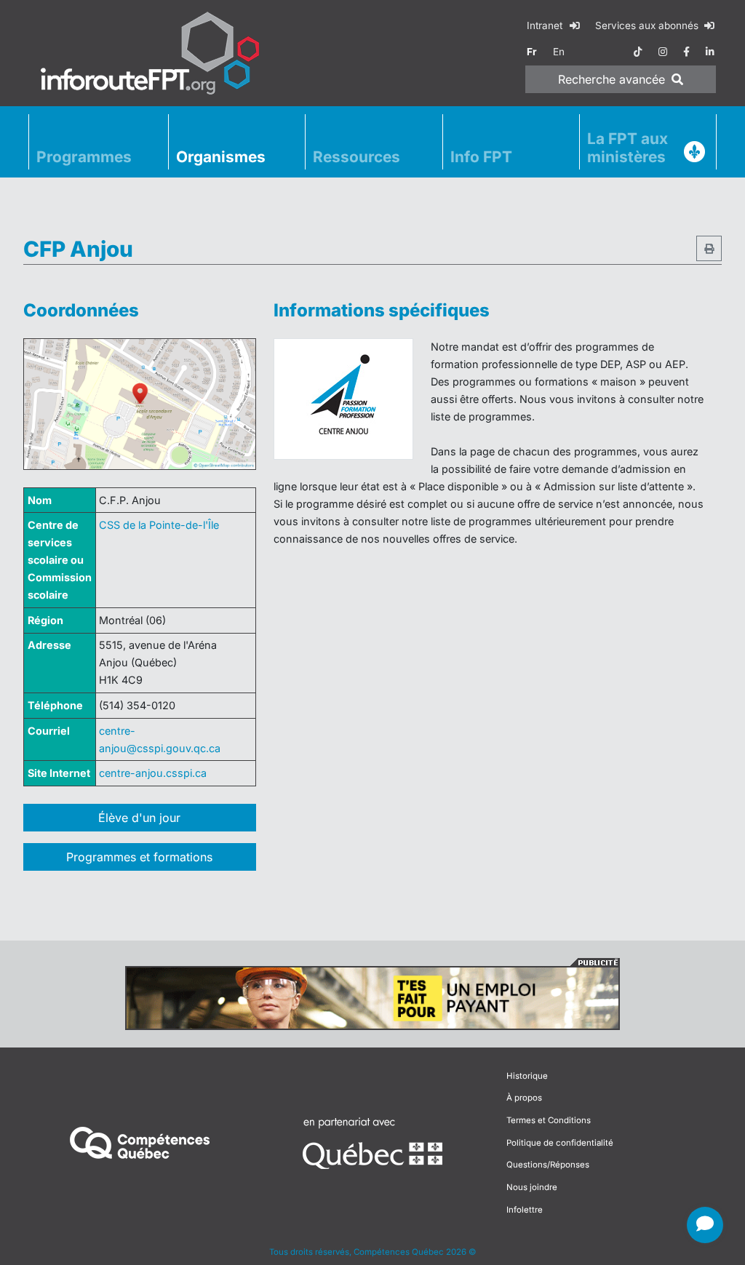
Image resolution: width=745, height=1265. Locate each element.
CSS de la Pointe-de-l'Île (159, 525)
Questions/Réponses (547, 1165)
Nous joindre (531, 1187)
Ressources (356, 157)
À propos (524, 1098)
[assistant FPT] (705, 1225)
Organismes (221, 157)
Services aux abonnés (648, 25)
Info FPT (481, 157)
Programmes (84, 157)
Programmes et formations (139, 857)
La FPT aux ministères (627, 147)
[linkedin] (710, 51)
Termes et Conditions (548, 1120)
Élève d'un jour (139, 817)
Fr (532, 51)
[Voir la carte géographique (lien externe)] (139, 404)
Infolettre (524, 1210)
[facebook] (686, 51)
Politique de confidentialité (559, 1143)
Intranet (546, 25)
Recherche (611, 79)
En (559, 51)
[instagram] (663, 51)
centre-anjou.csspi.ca (153, 773)
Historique (527, 1076)
